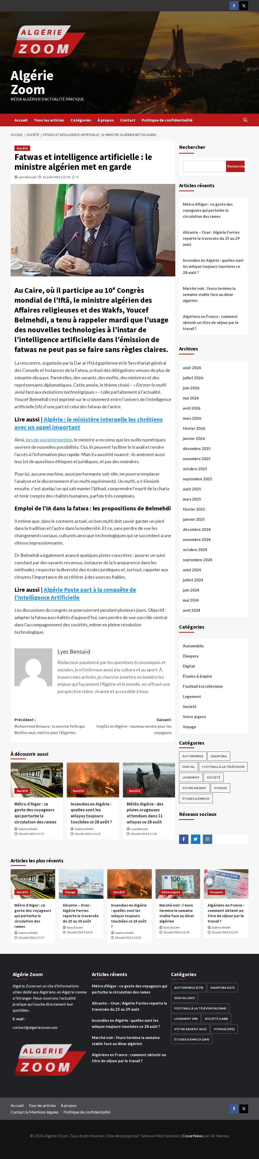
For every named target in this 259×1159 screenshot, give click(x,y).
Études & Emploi (197, 676)
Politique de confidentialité (167, 120)
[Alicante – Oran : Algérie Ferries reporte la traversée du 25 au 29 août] (81, 884)
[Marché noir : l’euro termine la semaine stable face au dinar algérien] (178, 884)
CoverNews (192, 1135)
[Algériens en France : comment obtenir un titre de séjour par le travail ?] (226, 884)
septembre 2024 (197, 559)
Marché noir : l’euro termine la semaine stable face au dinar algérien (209, 294)
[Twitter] (243, 5)
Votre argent (194, 716)
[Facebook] (233, 5)
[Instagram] (207, 839)
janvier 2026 (194, 438)
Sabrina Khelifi (27, 829)
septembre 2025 (197, 479)
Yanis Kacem (75, 927)
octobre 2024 (195, 549)
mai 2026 (191, 398)
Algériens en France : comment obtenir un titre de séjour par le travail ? (211, 322)
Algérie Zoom (32, 82)
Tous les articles (49, 120)
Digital (189, 666)
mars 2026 (192, 418)
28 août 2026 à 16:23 (80, 932)
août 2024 (192, 569)
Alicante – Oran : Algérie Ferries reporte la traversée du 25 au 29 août (211, 238)
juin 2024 (191, 590)
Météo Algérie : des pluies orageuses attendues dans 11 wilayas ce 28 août (145, 813)
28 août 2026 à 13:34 (176, 932)
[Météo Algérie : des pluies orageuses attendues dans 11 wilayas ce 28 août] (149, 780)
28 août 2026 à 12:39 (225, 932)
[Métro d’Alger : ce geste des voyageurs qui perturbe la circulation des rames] (37, 780)
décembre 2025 (197, 448)
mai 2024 (191, 600)
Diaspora (191, 656)
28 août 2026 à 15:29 (87, 834)
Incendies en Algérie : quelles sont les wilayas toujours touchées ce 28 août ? (91, 813)
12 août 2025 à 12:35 (56, 177)
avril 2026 (191, 408)
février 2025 (194, 509)
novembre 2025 (197, 458)
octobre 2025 (195, 468)
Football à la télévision (203, 686)
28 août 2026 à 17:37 (31, 834)
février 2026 (194, 428)
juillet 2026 (193, 377)
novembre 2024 (197, 539)
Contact (127, 120)
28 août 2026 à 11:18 (144, 834)
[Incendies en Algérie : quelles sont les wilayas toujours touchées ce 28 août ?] (93, 780)
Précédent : (49, 726)
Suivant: (133, 726)
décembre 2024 (197, 529)
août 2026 (192, 367)
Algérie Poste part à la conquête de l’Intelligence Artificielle (75, 593)
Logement (192, 696)
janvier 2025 (194, 519)
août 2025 (192, 489)
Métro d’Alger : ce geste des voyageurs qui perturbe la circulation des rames (35, 813)
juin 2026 (191, 388)
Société (22, 148)
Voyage (189, 726)
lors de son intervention (49, 439)
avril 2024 (191, 610)
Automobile (193, 646)
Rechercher (192, 147)
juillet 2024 (193, 580)
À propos (106, 120)
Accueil (21, 120)
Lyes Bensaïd (27, 177)
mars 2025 (192, 499)
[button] (245, 120)
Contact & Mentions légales (35, 1111)
